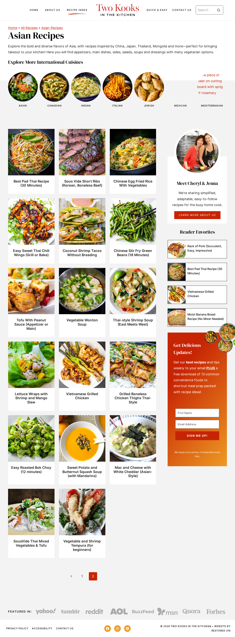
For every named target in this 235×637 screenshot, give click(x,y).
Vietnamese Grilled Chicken (82, 396)
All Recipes (29, 28)
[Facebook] (107, 628)
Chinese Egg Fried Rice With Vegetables (132, 183)
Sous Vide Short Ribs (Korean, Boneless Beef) (82, 183)
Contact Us (181, 9)
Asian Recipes (52, 28)
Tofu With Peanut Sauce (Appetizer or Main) (31, 324)
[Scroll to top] (225, 622)
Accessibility (42, 628)
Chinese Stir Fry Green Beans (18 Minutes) (133, 253)
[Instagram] (117, 628)
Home (34, 9)
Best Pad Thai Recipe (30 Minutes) (31, 183)
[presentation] (31, 152)
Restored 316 (221, 630)
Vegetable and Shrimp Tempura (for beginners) (82, 545)
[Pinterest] (127, 628)
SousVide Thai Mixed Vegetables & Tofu (31, 543)
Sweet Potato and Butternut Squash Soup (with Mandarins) (82, 471)
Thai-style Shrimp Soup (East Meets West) (133, 322)
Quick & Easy (157, 9)
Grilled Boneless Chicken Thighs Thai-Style (133, 398)
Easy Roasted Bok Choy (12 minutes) (31, 469)
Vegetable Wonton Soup (82, 322)
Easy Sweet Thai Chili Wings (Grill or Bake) (31, 253)
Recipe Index (77, 9)
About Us (52, 9)
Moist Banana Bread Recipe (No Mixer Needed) (205, 317)
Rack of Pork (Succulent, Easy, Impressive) (204, 248)
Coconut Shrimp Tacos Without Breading (82, 253)
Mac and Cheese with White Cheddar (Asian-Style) (132, 471)
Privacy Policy (17, 628)
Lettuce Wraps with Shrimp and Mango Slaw (31, 398)
